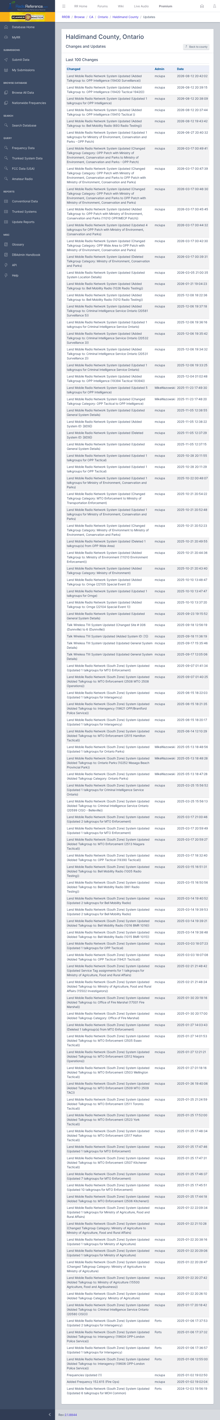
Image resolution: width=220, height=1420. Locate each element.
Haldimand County (126, 17)
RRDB (66, 17)
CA (91, 17)
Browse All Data (23, 92)
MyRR (16, 37)
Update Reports (23, 222)
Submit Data (20, 59)
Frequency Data (23, 148)
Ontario (103, 17)
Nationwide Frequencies (29, 103)
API (14, 265)
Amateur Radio (22, 179)
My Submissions (23, 70)
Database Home (23, 27)
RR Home (80, 6)
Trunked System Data (27, 158)
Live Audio (141, 6)
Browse (79, 17)
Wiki (121, 6)
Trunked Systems (24, 211)
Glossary (18, 244)
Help (15, 275)
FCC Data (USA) (23, 168)
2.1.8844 (71, 1415)
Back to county (198, 46)
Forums (103, 6)
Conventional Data (25, 201)
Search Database (24, 125)
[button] (202, 6)
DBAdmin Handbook (26, 255)
